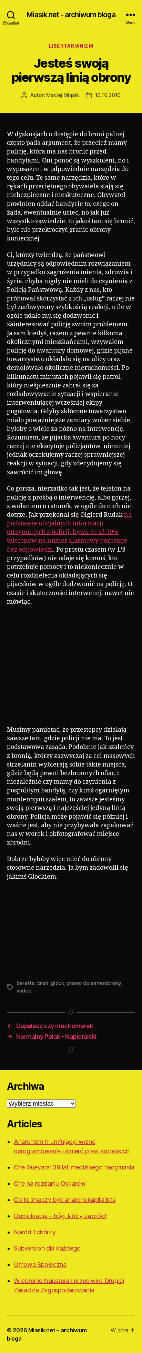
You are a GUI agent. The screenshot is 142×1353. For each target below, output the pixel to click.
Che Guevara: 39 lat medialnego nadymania (74, 1167)
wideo (24, 990)
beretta (25, 983)
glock (57, 983)
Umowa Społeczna (40, 1264)
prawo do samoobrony (94, 983)
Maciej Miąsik (62, 95)
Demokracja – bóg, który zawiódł (60, 1215)
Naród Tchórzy (35, 1232)
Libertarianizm (71, 46)
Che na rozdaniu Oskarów (50, 1183)
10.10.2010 (108, 95)
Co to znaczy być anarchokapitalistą (65, 1199)
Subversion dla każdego (47, 1248)
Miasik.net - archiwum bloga (71, 14)
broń (42, 983)
